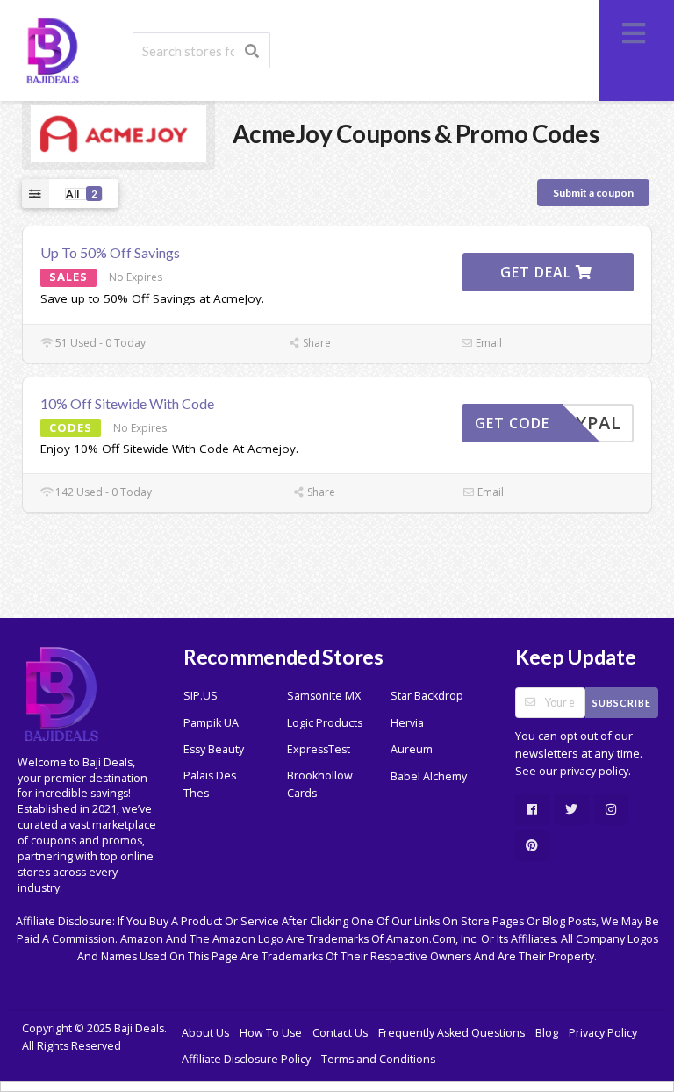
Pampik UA (211, 722)
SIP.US (200, 695)
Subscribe (621, 702)
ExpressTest (318, 749)
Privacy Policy (603, 1032)
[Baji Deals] (52, 48)
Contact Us (340, 1032)
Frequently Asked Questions (451, 1032)
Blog (546, 1032)
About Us (205, 1032)
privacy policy (594, 771)
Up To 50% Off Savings (110, 252)
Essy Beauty (213, 749)
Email (487, 342)
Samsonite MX (324, 695)
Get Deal (538, 272)
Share (315, 342)
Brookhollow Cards (320, 784)
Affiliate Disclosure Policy (246, 1059)
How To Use (271, 1032)
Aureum (412, 749)
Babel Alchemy (429, 776)
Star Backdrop (427, 695)
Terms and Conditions (378, 1059)
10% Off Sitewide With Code (127, 403)
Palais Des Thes (209, 784)
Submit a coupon (593, 192)
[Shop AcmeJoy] (118, 132)
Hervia (407, 722)
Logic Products (324, 722)
